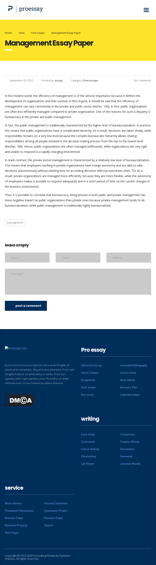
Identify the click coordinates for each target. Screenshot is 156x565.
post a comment (28, 306)
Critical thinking (90, 449)
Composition (127, 434)
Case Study (88, 434)
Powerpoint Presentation (19, 510)
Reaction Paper (14, 518)
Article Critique (89, 372)
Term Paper (11, 532)
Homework (126, 456)
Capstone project (130, 394)
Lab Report (87, 463)
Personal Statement (55, 503)
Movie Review (13, 503)
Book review (88, 387)
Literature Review (130, 463)
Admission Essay (91, 365)
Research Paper (53, 518)
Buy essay (87, 394)
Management (15, 222)
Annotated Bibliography (133, 365)
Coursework (88, 441)
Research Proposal (16, 525)
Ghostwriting (88, 456)
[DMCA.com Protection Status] (19, 399)
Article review (128, 372)
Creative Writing (129, 441)
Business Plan (128, 387)
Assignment (88, 380)
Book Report (127, 380)
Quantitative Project (55, 510)
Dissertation (127, 449)
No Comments (142, 80)
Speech (48, 525)
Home (8, 33)
